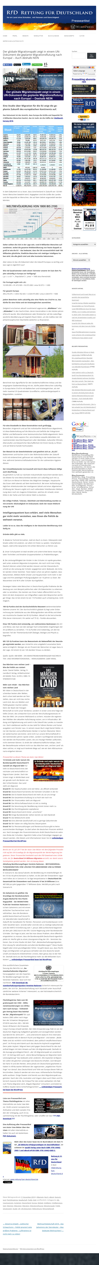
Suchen (74, 51)
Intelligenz (47, 1203)
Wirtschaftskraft (48, 1209)
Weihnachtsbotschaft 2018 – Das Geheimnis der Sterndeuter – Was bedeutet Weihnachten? (50, 1227)
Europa (34, 1203)
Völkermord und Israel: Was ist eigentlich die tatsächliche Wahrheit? (84, 297)
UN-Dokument (26, 1209)
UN (19, 1209)
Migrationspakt (49, 1206)
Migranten (18, 1206)
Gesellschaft (23, 1200)
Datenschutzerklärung (10, 1249)
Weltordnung (37, 1209)
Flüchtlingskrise (12, 1200)
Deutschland (26, 1203)
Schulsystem (7, 1209)
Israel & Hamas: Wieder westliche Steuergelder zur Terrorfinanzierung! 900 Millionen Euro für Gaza (83, 306)
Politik (30, 1200)
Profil (15, 36)
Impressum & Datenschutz (13, 41)
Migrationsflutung (36, 1206)
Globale (40, 1203)
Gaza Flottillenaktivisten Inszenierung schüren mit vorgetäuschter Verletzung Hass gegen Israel (84, 335)
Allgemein (40, 1197)
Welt (34, 1200)
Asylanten (17, 1203)
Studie (15, 1209)
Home (5, 36)
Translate (91, 74)
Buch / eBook (49, 1197)
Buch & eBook (53, 36)
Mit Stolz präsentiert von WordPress (32, 1249)
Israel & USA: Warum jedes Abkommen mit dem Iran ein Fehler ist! (83, 326)
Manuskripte (69, 36)
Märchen (10, 1206)
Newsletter (38, 36)
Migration (25, 1206)
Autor (81, 36)
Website (25, 36)
